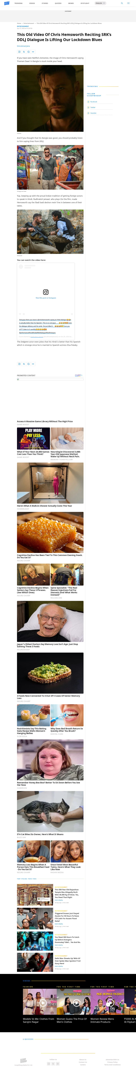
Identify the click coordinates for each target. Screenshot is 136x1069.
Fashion (28, 987)
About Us (82, 1060)
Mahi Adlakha (59, 900)
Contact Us (83, 1062)
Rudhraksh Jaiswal (36, 336)
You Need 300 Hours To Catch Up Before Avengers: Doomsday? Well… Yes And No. (68, 939)
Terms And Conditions (112, 1065)
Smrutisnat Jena (23, 46)
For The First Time (69, 987)
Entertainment (29, 23)
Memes (71, 3)
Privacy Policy (112, 1062)
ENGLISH (99, 3)
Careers (83, 1065)
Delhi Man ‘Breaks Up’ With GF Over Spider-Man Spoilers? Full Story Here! (68, 961)
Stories (45, 3)
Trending (18, 3)
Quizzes (58, 3)
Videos (32, 3)
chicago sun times (21, 191)
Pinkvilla (19, 133)
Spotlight (85, 3)
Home (19, 23)
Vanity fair (19, 255)
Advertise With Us (112, 1060)
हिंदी (104, 3)
